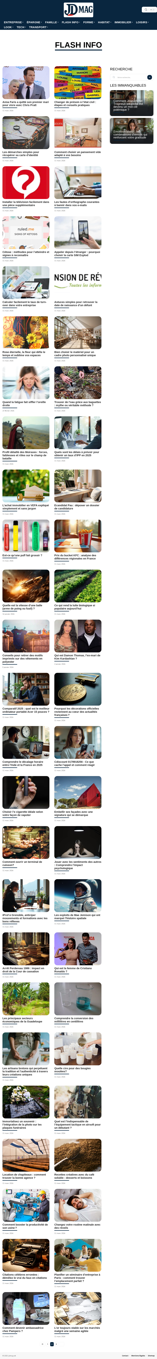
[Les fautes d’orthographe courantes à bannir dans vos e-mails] (77, 182)
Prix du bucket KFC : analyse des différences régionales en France (75, 557)
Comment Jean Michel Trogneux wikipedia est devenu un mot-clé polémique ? (128, 105)
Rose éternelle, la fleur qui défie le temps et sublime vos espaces (23, 354)
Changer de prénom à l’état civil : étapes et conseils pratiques (75, 104)
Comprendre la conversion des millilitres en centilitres (73, 1020)
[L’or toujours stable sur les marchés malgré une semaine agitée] (77, 1308)
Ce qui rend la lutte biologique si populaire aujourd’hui (74, 607)
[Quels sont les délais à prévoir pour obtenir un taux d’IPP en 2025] (77, 432)
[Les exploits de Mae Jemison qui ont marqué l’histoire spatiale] (77, 895)
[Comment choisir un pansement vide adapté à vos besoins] (77, 132)
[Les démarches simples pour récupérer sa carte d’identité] (25, 132)
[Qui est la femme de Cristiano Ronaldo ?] (77, 948)
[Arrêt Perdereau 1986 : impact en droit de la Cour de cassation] (25, 948)
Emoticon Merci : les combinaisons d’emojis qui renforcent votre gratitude (130, 134)
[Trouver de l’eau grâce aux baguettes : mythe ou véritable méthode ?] (77, 382)
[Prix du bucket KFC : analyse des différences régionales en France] (77, 536)
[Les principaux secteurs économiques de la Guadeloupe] (25, 998)
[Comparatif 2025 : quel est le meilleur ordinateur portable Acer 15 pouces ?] (25, 689)
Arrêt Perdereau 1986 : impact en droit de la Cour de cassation (23, 970)
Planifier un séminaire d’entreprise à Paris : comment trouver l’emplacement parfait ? (77, 1278)
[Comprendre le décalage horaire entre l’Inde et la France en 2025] (25, 742)
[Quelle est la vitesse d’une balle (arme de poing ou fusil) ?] (25, 586)
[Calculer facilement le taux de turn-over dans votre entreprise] (25, 282)
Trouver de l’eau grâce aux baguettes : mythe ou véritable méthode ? (77, 404)
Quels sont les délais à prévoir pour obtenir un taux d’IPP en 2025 (76, 454)
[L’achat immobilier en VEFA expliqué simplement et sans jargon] (25, 486)
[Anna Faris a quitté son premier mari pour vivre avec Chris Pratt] (25, 82)
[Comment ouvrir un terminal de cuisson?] (25, 842)
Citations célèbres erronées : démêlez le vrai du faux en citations (24, 1276)
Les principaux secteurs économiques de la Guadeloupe (22, 1020)
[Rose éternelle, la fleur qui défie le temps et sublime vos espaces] (25, 332)
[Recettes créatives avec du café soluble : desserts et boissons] (77, 1155)
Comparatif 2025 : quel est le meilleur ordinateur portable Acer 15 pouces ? (25, 710)
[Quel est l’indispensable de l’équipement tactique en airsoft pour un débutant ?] (77, 1102)
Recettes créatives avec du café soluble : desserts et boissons (74, 1176)
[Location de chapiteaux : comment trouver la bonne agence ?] (25, 1155)
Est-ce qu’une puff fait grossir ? (22, 555)
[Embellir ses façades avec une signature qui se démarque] (77, 792)
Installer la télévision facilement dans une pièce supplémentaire (25, 203)
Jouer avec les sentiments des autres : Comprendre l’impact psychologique (77, 865)
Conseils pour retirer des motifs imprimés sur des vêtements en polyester (22, 658)
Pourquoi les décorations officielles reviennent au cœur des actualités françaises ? (76, 711)
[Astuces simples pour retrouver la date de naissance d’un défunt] (77, 282)
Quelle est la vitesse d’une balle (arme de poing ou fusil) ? (22, 607)
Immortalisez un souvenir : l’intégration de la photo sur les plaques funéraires (22, 1124)
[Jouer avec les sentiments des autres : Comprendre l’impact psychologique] (77, 842)
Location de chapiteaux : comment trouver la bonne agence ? (24, 1176)
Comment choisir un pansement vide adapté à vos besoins (77, 154)
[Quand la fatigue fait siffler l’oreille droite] (25, 382)
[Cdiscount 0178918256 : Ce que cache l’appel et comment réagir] (77, 742)
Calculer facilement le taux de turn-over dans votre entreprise (24, 304)
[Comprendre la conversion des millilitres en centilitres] (77, 998)
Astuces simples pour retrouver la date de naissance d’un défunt (75, 304)
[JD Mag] (78, 10)
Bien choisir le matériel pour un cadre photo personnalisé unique (75, 354)
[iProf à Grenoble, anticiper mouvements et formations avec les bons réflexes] (25, 895)
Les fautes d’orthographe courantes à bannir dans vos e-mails (76, 203)
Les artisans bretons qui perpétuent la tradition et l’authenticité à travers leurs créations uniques (25, 1071)
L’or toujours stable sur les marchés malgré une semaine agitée (77, 1329)
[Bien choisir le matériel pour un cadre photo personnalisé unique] (77, 332)
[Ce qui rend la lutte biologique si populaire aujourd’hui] (77, 586)
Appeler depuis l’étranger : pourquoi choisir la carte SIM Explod (77, 253)
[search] (146, 9)
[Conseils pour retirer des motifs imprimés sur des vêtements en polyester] (25, 636)
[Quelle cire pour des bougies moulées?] (77, 1048)
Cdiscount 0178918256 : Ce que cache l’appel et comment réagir (74, 763)
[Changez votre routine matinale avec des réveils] (77, 1205)
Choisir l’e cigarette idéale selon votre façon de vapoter (22, 813)
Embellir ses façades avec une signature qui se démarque (73, 813)
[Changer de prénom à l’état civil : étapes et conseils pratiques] (77, 82)
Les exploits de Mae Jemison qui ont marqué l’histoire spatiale (77, 917)
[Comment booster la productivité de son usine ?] (25, 1205)
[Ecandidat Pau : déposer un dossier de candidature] (77, 486)
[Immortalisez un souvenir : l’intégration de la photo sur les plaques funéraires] (25, 1102)
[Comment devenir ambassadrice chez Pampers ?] (25, 1308)
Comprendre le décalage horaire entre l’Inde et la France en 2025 (22, 763)
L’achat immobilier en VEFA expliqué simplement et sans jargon (25, 507)
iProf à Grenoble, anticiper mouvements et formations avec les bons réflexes (24, 918)
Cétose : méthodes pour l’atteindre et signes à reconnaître (25, 253)
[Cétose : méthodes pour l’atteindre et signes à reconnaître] (25, 232)
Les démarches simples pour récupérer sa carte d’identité (20, 154)
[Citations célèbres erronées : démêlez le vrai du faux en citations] (25, 1255)
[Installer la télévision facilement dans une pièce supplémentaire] (25, 182)
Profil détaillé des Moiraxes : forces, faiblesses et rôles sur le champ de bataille (25, 455)
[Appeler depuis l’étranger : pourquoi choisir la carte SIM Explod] (77, 232)
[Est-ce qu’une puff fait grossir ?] (25, 536)
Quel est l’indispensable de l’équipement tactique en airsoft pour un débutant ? (77, 1124)
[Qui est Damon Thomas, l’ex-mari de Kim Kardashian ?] (77, 636)
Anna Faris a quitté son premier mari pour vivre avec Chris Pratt (25, 104)
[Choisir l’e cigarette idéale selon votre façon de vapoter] (25, 792)
